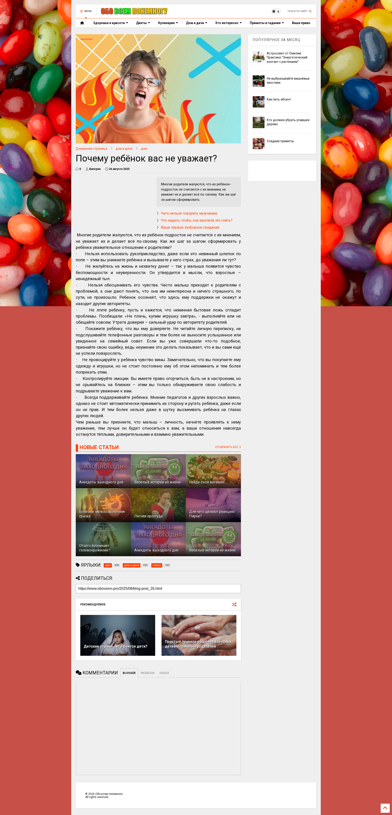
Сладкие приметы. (280, 141)
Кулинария (166, 23)
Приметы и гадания (265, 23)
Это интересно (226, 23)
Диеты (141, 23)
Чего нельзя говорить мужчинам (189, 213)
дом (144, 148)
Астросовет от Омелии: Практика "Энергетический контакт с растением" (287, 57)
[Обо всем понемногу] (134, 12)
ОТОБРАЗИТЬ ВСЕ (227, 447)
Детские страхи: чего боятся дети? (115, 646)
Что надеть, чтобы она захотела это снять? (197, 220)
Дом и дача (195, 23)
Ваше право (301, 23)
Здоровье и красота (109, 23)
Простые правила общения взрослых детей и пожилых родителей (198, 644)
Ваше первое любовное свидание (190, 227)
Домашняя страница (91, 148)
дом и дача (124, 148)
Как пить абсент (279, 99)
